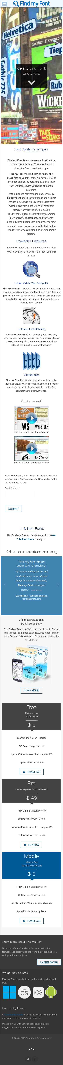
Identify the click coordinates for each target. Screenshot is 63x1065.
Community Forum (13, 1014)
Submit (13, 509)
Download (32, 772)
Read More (31, 690)
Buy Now (32, 844)
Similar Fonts (31, 374)
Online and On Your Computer (31, 283)
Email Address (12, 488)
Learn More (49, 962)
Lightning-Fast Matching (31, 329)
